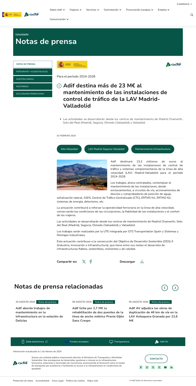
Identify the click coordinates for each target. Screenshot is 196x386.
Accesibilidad (42, 380)
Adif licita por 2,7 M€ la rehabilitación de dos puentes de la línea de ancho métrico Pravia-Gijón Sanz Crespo (98, 314)
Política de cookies (75, 380)
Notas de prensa (25, 64)
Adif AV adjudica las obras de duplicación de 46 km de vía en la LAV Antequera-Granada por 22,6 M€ (153, 314)
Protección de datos (23, 380)
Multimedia (22, 86)
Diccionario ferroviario (30, 93)
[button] (59, 86)
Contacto (156, 358)
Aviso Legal (58, 380)
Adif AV (164, 341)
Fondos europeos (79, 341)
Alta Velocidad (69, 149)
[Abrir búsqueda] (192, 15)
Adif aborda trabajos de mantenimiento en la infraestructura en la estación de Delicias (39, 314)
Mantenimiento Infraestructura (152, 149)
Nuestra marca (25, 79)
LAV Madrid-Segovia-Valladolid (106, 149)
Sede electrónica (37, 341)
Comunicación (22, 34)
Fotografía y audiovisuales (32, 71)
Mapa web (92, 380)
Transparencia (121, 341)
